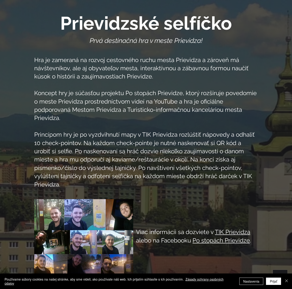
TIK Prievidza (232, 232)
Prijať (273, 281)
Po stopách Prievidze (221, 240)
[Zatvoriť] (286, 281)
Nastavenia (251, 281)
